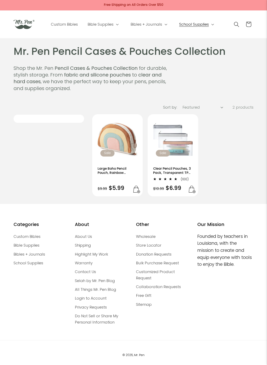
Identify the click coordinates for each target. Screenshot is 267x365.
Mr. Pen (139, 355)
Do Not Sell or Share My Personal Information (96, 319)
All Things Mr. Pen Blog (95, 289)
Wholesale (146, 236)
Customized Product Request (155, 274)
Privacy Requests (91, 307)
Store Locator (148, 245)
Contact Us (85, 271)
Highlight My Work (91, 254)
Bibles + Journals (29, 254)
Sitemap (144, 304)
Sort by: (170, 107)
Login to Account (91, 298)
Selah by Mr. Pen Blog (95, 280)
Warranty (84, 263)
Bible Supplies (26, 245)
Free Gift (143, 295)
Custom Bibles (27, 236)
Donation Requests (153, 254)
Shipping (83, 245)
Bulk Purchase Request (157, 263)
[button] (102, 24)
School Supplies (28, 263)
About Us (83, 236)
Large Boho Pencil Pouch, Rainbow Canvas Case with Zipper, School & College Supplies (113, 171)
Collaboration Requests (158, 286)
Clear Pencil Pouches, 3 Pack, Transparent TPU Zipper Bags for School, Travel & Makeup (172, 171)
